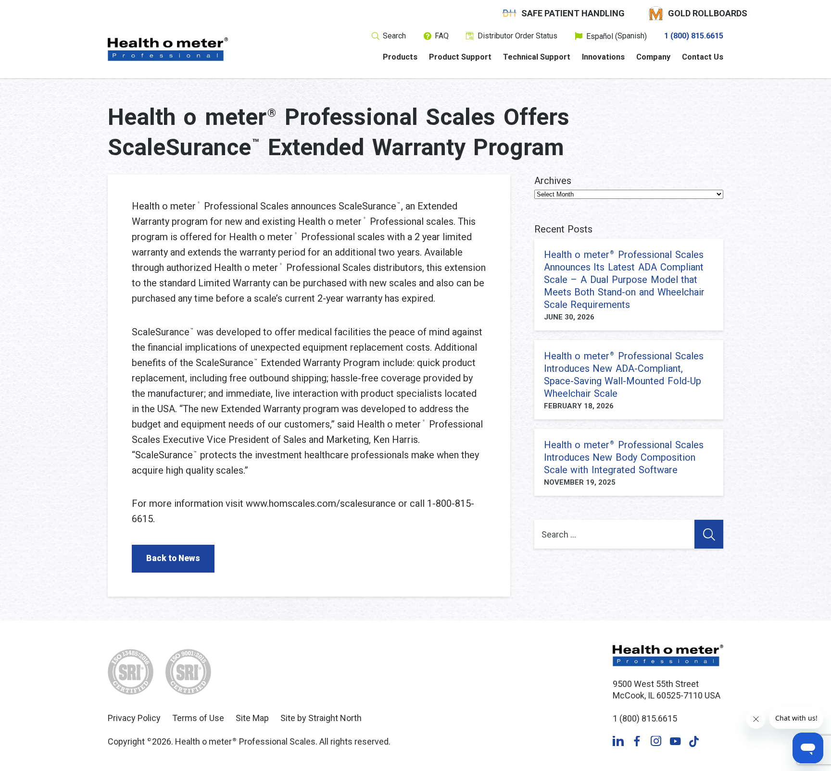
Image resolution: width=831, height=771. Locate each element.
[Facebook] (636, 741)
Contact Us (702, 57)
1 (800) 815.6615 (693, 36)
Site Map (252, 718)
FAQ (442, 36)
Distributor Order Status (517, 36)
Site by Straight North (321, 718)
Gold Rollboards (707, 13)
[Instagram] (656, 741)
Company (653, 57)
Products (400, 57)
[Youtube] (675, 741)
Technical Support (536, 57)
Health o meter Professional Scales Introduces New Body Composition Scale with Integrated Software (624, 457)
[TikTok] (694, 741)
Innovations (603, 57)
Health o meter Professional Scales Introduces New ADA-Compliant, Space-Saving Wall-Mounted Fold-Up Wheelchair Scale (624, 374)
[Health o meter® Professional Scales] (168, 49)
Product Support (460, 57)
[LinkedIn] (618, 741)
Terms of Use (198, 718)
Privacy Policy (134, 718)
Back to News (173, 558)
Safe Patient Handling (573, 13)
